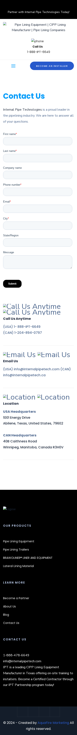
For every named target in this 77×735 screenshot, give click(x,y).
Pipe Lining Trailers (16, 549)
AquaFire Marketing (53, 722)
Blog (6, 615)
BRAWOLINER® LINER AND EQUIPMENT (28, 558)
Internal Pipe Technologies (22, 109)
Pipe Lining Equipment (18, 541)
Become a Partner (16, 598)
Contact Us (11, 623)
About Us (9, 606)
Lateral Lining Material (18, 566)
